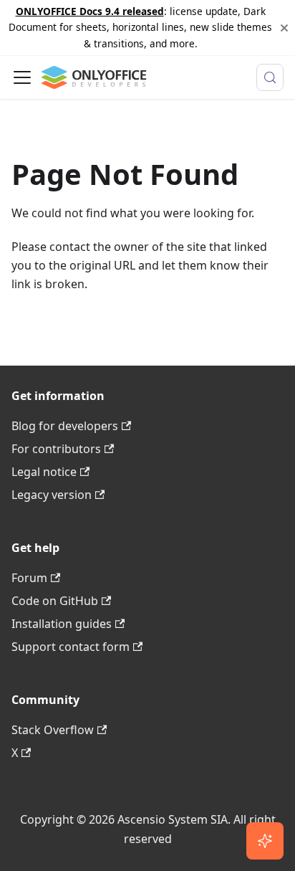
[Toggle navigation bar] (22, 77)
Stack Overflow (52, 730)
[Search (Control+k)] (270, 77)
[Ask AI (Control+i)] (265, 841)
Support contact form (70, 647)
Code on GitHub (54, 601)
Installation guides (61, 624)
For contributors (56, 449)
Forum (29, 578)
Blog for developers (64, 426)
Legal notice (44, 472)
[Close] (284, 27)
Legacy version (51, 495)
